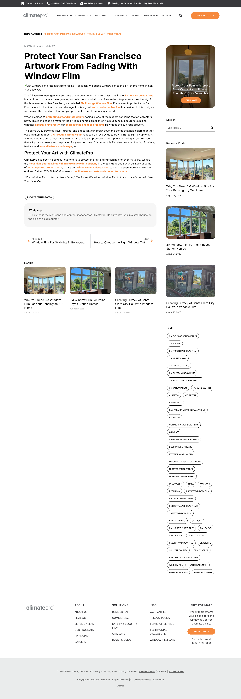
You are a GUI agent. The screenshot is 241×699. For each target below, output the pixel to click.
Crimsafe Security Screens (184, 439)
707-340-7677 (176, 671)
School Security (197, 535)
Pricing (135, 15)
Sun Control (201, 550)
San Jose (197, 520)
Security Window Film (181, 543)
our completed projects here (44, 167)
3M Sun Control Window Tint (185, 380)
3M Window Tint (202, 388)
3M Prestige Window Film (96, 103)
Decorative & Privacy (180, 447)
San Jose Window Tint (181, 528)
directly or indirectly (47, 124)
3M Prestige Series (179, 365)
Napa (191, 484)
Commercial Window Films (183, 425)
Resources (149, 15)
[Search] (211, 128)
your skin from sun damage (55, 146)
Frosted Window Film (181, 469)
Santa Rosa (175, 535)
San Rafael (206, 528)
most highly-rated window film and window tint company (63, 163)
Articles (37, 34)
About (164, 15)
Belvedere (174, 417)
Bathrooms (175, 402)
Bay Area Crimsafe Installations (187, 410)
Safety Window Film (180, 513)
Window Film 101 (198, 565)
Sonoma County (178, 550)
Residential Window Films (183, 506)
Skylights (205, 543)
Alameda (174, 395)
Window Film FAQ (178, 572)
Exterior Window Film (181, 454)
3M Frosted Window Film (182, 351)
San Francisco (177, 520)
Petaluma (174, 491)
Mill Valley (175, 484)
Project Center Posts (39, 197)
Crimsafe (174, 432)
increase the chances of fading (85, 124)
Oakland (205, 484)
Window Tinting (203, 572)
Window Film (176, 565)
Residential (62, 15)
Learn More (191, 100)
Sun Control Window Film (183, 557)
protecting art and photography (65, 116)
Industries (119, 15)
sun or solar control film (106, 107)
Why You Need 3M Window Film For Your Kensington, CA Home (43, 303)
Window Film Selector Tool (93, 167)
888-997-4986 (147, 671)
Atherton (190, 395)
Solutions (101, 15)
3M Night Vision (177, 358)
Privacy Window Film (197, 491)
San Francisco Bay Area (139, 95)
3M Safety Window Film (182, 373)
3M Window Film (178, 388)
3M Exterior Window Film (183, 336)
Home (27, 34)
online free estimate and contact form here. (101, 171)
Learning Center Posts (181, 476)
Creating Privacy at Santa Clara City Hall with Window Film (134, 303)
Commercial (82, 15)
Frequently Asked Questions (185, 461)
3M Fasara (174, 343)
